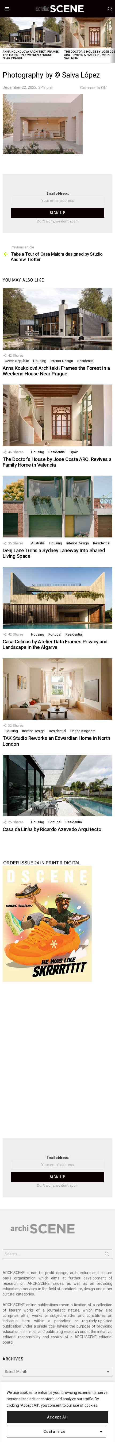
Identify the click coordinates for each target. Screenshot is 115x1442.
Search (107, 1255)
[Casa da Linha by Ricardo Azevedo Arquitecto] (57, 785)
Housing (39, 361)
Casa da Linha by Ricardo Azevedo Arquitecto (52, 829)
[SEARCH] (110, 9)
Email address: (58, 193)
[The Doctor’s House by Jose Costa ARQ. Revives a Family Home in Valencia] (57, 415)
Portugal (54, 634)
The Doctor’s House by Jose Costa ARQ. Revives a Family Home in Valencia (57, 462)
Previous (2, 40)
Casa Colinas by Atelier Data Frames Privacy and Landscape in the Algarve (55, 644)
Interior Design (62, 361)
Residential (85, 361)
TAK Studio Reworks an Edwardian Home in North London (56, 741)
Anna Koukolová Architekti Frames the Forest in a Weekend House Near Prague (31, 55)
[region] (57, 1412)
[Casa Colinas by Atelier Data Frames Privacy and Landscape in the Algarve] (57, 598)
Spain (74, 452)
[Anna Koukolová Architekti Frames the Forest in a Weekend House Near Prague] (31, 32)
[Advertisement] (57, 1063)
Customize (54, 1431)
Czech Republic (17, 361)
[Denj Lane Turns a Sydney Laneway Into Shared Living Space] (57, 506)
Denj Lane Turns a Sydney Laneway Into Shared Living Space (54, 553)
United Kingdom (82, 731)
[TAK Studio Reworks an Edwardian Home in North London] (57, 689)
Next (112, 40)
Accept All (57, 1417)
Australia (38, 543)
